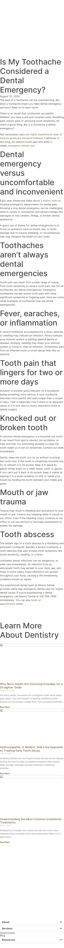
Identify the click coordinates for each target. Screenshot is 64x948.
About (5, 922)
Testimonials (7, 932)
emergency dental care (21, 145)
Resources (8, 939)
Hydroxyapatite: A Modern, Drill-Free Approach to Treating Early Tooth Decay (31, 748)
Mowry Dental (21, 138)
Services (7, 928)
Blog (2, 935)
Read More (5, 707)
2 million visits (49, 200)
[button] (32, 922)
